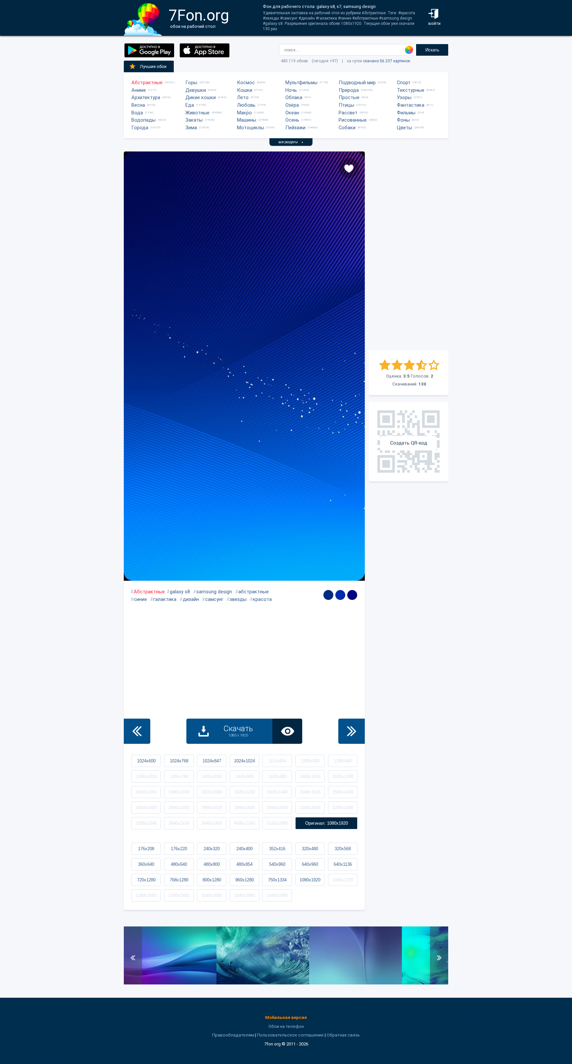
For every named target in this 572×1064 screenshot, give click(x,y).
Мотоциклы (250, 128)
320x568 (343, 848)
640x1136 (343, 864)
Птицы (346, 105)
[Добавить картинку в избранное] (349, 168)
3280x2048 (146, 823)
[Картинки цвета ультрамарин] (352, 595)
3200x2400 (342, 807)
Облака (293, 97)
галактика (164, 599)
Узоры (404, 97)
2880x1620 (211, 807)
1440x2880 (244, 895)
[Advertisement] (408, 250)
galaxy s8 (180, 592)
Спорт (403, 83)
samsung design (214, 592)
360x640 (146, 864)
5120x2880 (277, 823)
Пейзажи (295, 128)
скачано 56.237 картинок (386, 61)
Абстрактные (147, 83)
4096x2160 (244, 823)
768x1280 (179, 879)
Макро (244, 113)
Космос (246, 83)
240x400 (244, 848)
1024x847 (212, 760)
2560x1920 (178, 807)
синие (140, 599)
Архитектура (145, 97)
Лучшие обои (153, 66)
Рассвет (348, 113)
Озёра (292, 105)
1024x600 (146, 760)
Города (139, 128)
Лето (243, 97)
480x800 (212, 864)
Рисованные (353, 120)
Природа (349, 90)
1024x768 (179, 760)
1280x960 (343, 760)
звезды (238, 599)
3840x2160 (178, 823)
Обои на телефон (286, 1026)
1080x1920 (310, 879)
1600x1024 (310, 776)
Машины (246, 120)
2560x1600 (146, 807)
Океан (292, 113)
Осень (292, 120)
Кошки (244, 90)
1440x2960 (277, 895)
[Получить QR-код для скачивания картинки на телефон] (408, 441)
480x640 (179, 864)
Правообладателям (233, 1035)
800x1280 (212, 879)
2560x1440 (342, 792)
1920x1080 (211, 792)
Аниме (138, 90)
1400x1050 (211, 776)
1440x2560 (211, 895)
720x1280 (146, 879)
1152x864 (277, 760)
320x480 (310, 848)
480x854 (244, 864)
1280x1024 (146, 776)
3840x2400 (211, 823)
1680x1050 (146, 792)
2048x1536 (310, 792)
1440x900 (244, 776)
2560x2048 (277, 807)
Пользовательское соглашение (290, 1035)
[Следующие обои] (351, 731)
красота (262, 599)
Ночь (291, 90)
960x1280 (244, 879)
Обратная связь (343, 1035)
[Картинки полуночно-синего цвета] (328, 595)
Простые (349, 97)
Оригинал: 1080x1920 (326, 823)
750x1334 (277, 879)
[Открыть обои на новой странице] (287, 731)
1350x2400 (178, 895)
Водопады (143, 120)
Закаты (194, 120)
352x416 (277, 848)
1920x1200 (244, 792)
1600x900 (277, 776)
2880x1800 (244, 807)
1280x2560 (146, 895)
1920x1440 (277, 792)
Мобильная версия (286, 1017)
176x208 (146, 848)
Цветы (404, 128)
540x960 (277, 864)
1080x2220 (342, 879)
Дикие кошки (200, 97)
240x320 (212, 848)
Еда (189, 105)
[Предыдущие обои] (137, 731)
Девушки (195, 90)
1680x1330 (178, 792)
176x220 (179, 848)
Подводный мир (357, 83)
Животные (197, 113)
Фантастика (410, 105)
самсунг (214, 599)
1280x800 (310, 760)
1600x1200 (342, 776)
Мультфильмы (301, 83)
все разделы (291, 142)
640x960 (310, 864)
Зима (191, 128)
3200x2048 (310, 807)
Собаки (347, 128)
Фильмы (406, 113)
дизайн (191, 599)
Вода (137, 113)
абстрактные (253, 592)
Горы (191, 83)
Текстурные (410, 90)
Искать (432, 49)
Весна (138, 105)
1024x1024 (244, 760)
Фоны (403, 120)
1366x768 (179, 776)
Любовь (246, 105)
